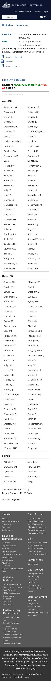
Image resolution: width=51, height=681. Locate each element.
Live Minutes (7, 560)
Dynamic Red (7, 524)
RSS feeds (7, 604)
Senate (5, 518)
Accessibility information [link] (12, 674)
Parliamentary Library (36, 530)
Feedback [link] (18, 677)
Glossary (6, 601)
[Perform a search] (4, 17)
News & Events (34, 518)
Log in (45, 11)
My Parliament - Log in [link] (12, 584)
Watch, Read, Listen (36, 521)
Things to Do (33, 603)
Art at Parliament (35, 606)
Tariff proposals (34, 551)
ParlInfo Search (9, 590)
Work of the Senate (10, 521)
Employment (8, 596)
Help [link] (27, 677)
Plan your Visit (34, 609)
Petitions (31, 582)
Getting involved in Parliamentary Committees (35, 576)
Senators (6, 527)
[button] (44, 17)
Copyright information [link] (35, 674)
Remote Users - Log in (12, 587)
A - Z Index (7, 598)
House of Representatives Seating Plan (12, 568)
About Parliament (35, 524)
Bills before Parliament (37, 542)
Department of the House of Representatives (11, 626)
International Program (37, 533)
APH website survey (11, 593)
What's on (32, 600)
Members (6, 563)
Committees (33, 564)
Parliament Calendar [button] (22, 11)
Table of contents (16, 25)
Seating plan (7, 530)
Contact (37, 11)
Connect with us (34, 585)
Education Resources (37, 527)
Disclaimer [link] (6, 677)
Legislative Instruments (37, 554)
